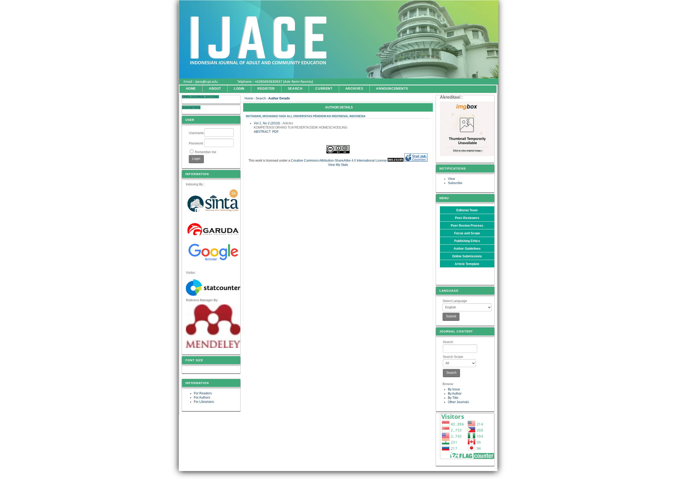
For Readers (203, 393)
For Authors (202, 397)
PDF (275, 132)
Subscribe (455, 183)
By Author (455, 393)
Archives (354, 88)
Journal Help (191, 107)
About (215, 88)
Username (196, 133)
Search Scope (453, 357)
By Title (453, 398)
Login (239, 88)
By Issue (454, 389)
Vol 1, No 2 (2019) (267, 123)
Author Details (279, 98)
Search (448, 342)
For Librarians (204, 402)
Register (266, 88)
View (451, 179)
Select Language (455, 301)
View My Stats (338, 165)
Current (323, 88)
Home (191, 88)
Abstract (262, 132)
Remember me (205, 152)
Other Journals (458, 402)
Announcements (392, 88)
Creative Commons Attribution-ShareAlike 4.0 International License (339, 160)
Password (196, 143)
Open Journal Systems (200, 96)
